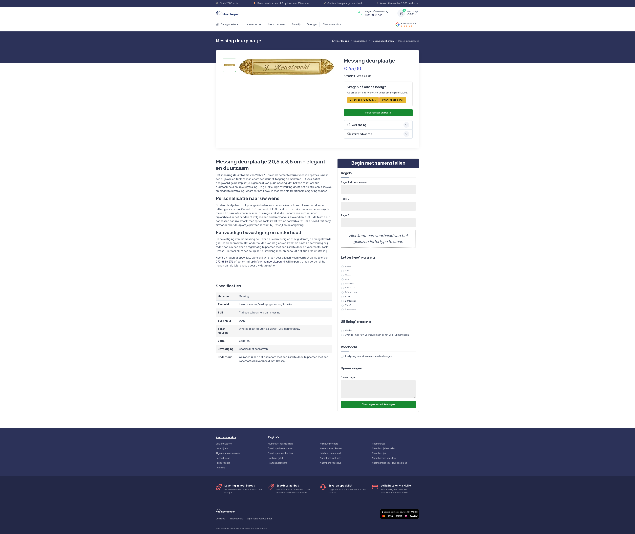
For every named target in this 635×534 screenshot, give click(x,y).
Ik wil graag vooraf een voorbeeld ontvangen (368, 356)
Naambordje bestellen (383, 448)
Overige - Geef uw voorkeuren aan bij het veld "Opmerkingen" (377, 335)
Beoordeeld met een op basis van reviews (283, 3)
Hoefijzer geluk (275, 458)
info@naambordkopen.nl (269, 261)
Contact (220, 518)
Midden (348, 330)
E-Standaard (352, 292)
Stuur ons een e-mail (392, 100)
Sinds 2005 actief (229, 3)
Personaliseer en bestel (378, 112)
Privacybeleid (223, 463)
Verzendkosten (224, 443)
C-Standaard (349, 284)
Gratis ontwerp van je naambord (344, 3)
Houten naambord (277, 463)
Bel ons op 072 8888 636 (363, 100)
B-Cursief (347, 279)
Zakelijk (296, 24)
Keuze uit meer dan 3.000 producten (399, 3)
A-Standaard (348, 266)
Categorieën (228, 24)
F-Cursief (348, 305)
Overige (312, 24)
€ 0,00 (413, 13)
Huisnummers (277, 24)
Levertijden (222, 448)
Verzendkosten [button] (362, 134)
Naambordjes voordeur (384, 458)
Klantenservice (331, 24)
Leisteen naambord (330, 453)
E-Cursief (347, 296)
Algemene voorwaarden (228, 453)
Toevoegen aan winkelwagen (378, 404)
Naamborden (254, 24)
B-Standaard (348, 275)
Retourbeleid (223, 458)
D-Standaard (350, 288)
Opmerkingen (348, 377)
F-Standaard (350, 300)
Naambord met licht (330, 458)
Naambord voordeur (330, 463)
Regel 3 (345, 215)
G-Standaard (350, 309)
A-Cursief (347, 270)
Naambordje (378, 443)
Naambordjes (379, 453)
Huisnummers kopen (331, 448)
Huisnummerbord (329, 443)
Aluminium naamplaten (280, 443)
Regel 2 (345, 199)
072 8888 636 (373, 15)
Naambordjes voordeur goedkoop (389, 463)
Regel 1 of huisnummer (354, 182)
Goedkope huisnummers (281, 448)
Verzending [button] (359, 125)
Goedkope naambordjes (280, 453)
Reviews (220, 467)
